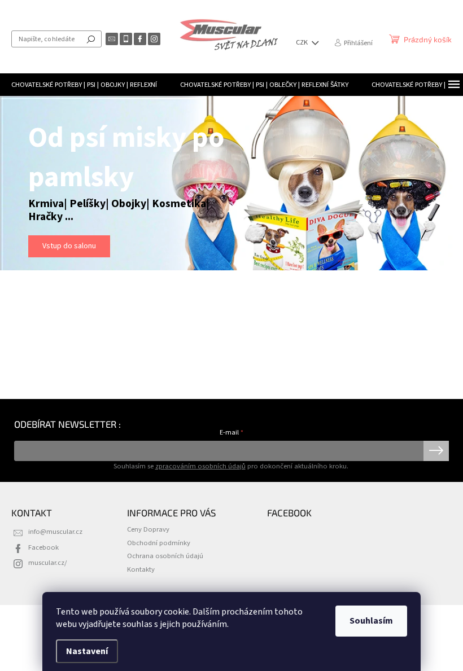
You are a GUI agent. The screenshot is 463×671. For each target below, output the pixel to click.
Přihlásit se (436, 451)
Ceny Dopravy (148, 529)
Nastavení (87, 651)
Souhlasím (371, 621)
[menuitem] (84, 84)
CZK (302, 42)
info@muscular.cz (55, 532)
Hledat (91, 39)
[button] (16, 191)
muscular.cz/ (47, 563)
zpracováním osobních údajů (200, 466)
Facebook (43, 547)
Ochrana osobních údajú (165, 556)
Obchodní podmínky (158, 543)
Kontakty (141, 569)
